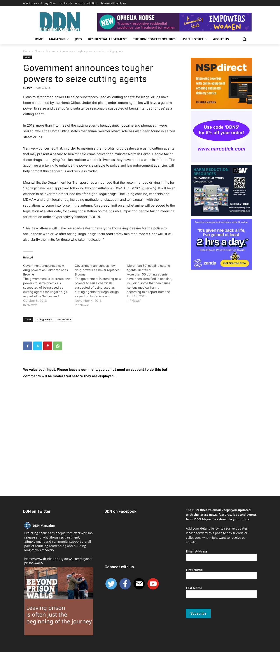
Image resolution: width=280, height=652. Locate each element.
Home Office (64, 319)
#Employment (34, 541)
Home (27, 51)
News (38, 51)
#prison (87, 533)
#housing (56, 537)
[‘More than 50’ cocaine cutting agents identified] (152, 283)
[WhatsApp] (57, 346)
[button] (244, 39)
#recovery (47, 550)
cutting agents (44, 319)
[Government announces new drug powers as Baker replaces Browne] (49, 285)
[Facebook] (27, 346)
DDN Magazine (44, 525)
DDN (30, 87)
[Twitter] (37, 346)
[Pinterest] (47, 346)
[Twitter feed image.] (58, 601)
